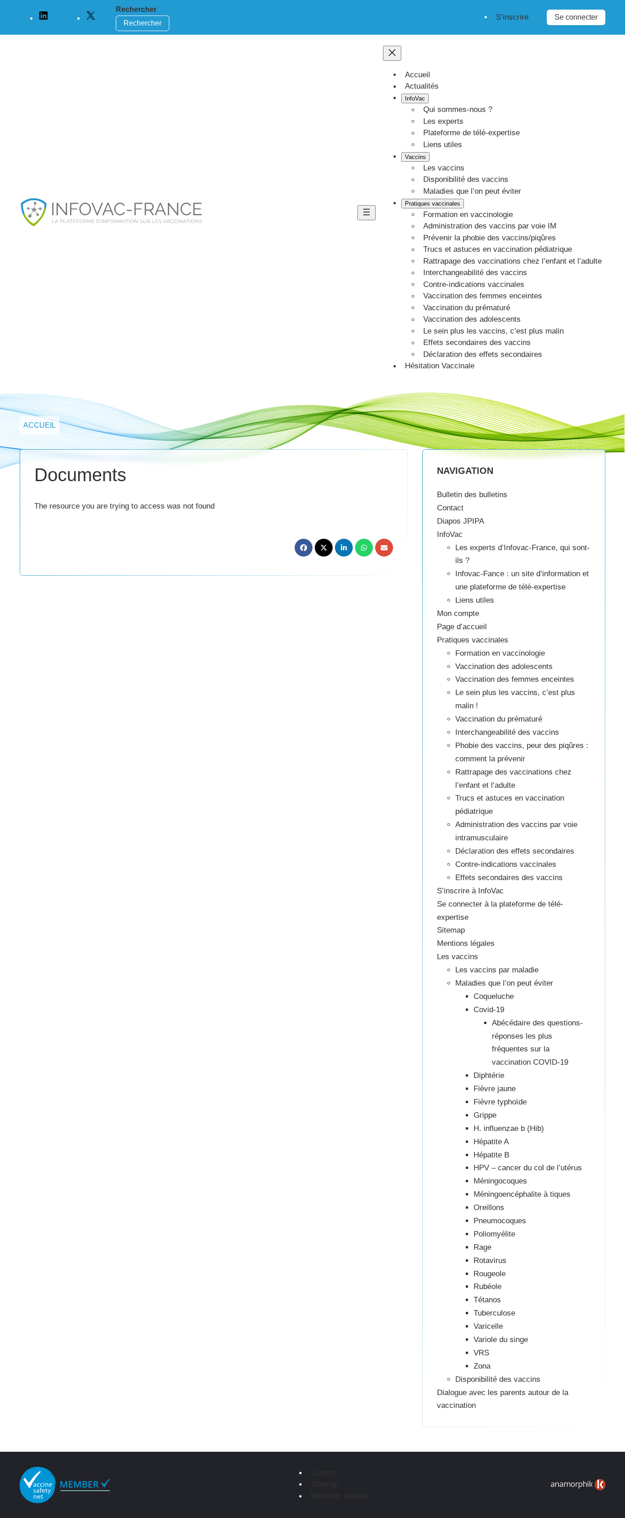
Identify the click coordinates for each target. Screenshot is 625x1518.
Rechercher (136, 9)
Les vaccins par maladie (497, 970)
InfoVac (450, 534)
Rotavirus (490, 1260)
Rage (482, 1247)
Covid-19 (489, 1009)
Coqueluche (494, 996)
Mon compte (458, 613)
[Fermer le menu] (392, 53)
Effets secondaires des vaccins (509, 877)
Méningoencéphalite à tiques (522, 1194)
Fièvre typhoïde (500, 1102)
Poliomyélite (494, 1234)
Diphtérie (489, 1075)
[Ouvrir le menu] (366, 212)
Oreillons (489, 1207)
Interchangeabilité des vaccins (507, 732)
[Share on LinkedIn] (344, 548)
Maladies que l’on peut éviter (504, 983)
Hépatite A (491, 1141)
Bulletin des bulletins (472, 494)
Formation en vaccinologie (500, 653)
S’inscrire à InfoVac (470, 890)
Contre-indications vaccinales (505, 864)
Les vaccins (457, 956)
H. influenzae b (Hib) (509, 1128)
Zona (482, 1366)
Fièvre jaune (495, 1088)
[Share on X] (324, 548)
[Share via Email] (384, 548)
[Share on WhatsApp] (364, 548)
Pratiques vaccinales (472, 640)
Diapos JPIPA (460, 521)
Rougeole (490, 1273)
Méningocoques (500, 1181)
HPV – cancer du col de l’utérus (528, 1167)
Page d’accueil (462, 626)
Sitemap (451, 930)
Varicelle (488, 1326)
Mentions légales (466, 943)
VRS (481, 1352)
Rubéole (487, 1286)
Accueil (39, 425)
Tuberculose (494, 1313)
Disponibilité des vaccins (497, 1379)
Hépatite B (491, 1155)
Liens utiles (474, 600)
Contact (450, 508)
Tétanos (487, 1299)
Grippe (485, 1115)
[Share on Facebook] (303, 548)
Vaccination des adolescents (504, 666)
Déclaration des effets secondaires (514, 851)
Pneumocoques (500, 1220)
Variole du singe (501, 1339)
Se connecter (576, 17)
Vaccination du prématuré (498, 719)
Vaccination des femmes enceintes (514, 679)
